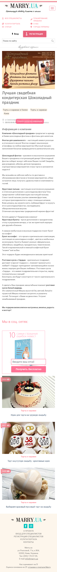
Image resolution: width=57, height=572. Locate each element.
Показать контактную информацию (29, 121)
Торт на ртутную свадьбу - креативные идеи (28, 460)
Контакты (28, 542)
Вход (16, 34)
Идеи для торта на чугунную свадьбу (28, 415)
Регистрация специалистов (28, 536)
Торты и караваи (28, 410)
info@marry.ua (31, 559)
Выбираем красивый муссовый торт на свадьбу (28, 506)
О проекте (28, 531)
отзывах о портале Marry (39, 567)
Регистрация (36, 34)
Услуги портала (28, 539)
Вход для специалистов (29, 534)
